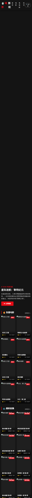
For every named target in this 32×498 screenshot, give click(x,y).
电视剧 (19, 5)
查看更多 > (28, 313)
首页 (12, 4)
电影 (16, 4)
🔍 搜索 (27, 5)
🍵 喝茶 (6, 5)
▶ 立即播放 (7, 303)
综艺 (23, 4)
